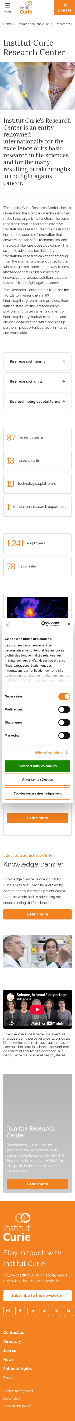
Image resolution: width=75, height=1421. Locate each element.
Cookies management (18, 1391)
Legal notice (11, 1398)
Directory (12, 1341)
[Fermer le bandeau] (68, 624)
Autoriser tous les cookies (38, 766)
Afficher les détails (48, 752)
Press (8, 1377)
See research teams (27, 361)
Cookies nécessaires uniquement (38, 793)
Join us (9, 1350)
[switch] (64, 709)
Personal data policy (17, 1406)
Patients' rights (17, 1368)
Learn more (37, 818)
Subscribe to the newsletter (37, 1295)
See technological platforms (35, 401)
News (8, 1359)
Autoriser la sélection (37, 779)
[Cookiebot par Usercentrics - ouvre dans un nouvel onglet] (44, 624)
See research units (26, 381)
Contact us (13, 1332)
